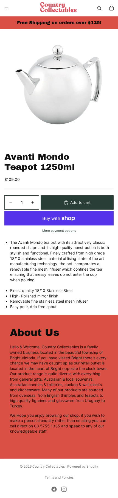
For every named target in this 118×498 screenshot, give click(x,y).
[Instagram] (64, 489)
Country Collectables (49, 466)
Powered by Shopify (82, 466)
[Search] (99, 8)
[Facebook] (54, 489)
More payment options (59, 231)
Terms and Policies (59, 477)
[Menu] (6, 8)
